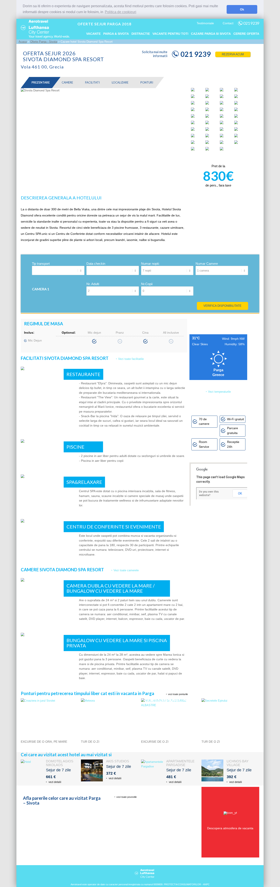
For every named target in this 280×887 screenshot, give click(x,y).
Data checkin (95, 263)
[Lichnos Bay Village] (212, 770)
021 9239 (251, 23)
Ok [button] (242, 9)
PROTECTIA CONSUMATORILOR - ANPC (187, 884)
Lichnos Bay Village (237, 763)
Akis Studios (117, 761)
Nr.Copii (146, 284)
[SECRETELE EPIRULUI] (230, 700)
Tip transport (41, 263)
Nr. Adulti (92, 284)
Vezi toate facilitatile (131, 359)
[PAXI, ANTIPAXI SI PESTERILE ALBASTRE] (170, 705)
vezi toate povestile (126, 797)
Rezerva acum (233, 54)
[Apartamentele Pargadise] (152, 770)
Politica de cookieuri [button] (120, 12)
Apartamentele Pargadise (180, 763)
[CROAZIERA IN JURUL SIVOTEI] (50, 700)
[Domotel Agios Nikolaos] (32, 770)
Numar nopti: (150, 263)
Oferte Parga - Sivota (43, 41)
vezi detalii (54, 782)
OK (240, 493)
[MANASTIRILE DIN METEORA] (110, 700)
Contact (228, 23)
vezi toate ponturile (178, 694)
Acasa (23, 41)
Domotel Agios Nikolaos (59, 763)
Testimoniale (205, 23)
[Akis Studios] (92, 770)
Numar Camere (207, 263)
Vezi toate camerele (126, 570)
